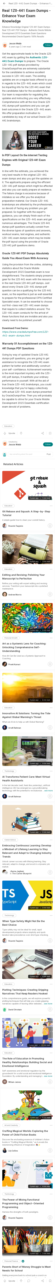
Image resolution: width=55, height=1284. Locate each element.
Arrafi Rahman (14, 728)
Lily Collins (13, 1151)
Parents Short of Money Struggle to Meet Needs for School (26, 1268)
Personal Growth (11, 638)
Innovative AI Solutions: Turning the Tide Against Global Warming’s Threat (26, 715)
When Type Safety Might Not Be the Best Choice (23, 923)
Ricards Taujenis (15, 526)
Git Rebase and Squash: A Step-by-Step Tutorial (26, 513)
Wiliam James (14, 1082)
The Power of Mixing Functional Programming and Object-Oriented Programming (23, 1203)
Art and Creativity (11, 1125)
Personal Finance (11, 1261)
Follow (48, 45)
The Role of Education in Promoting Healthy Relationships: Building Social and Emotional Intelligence (27, 1062)
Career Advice (10, 840)
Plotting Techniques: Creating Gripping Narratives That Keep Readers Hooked (25, 991)
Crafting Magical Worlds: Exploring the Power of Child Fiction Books (25, 1133)
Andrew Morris (14, 595)
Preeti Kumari (14, 664)
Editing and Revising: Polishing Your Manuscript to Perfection (23, 576)
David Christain (15, 1010)
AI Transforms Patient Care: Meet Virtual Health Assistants (26, 778)
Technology (9, 771)
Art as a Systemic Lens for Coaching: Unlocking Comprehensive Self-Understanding (24, 647)
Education (8, 426)
